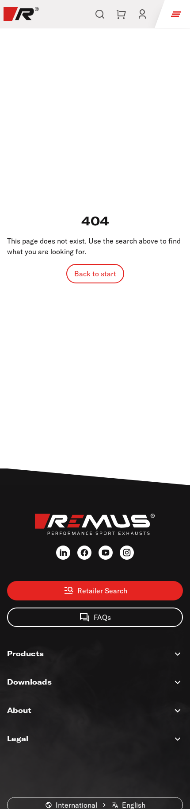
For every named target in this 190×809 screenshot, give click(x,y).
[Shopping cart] (121, 14)
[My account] (142, 14)
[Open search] (100, 14)
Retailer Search (102, 590)
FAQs (102, 617)
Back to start (95, 273)
